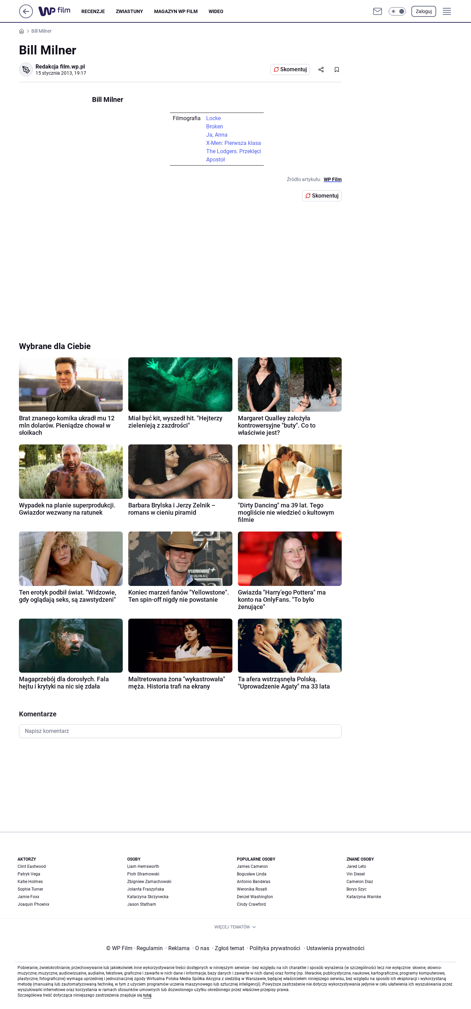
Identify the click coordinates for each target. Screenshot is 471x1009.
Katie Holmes (30, 881)
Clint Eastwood (32, 866)
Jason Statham (141, 904)
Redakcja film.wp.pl (60, 66)
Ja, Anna (217, 135)
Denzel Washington (255, 896)
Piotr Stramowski (143, 874)
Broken (214, 126)
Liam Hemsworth (143, 866)
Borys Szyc (357, 889)
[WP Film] (59, 11)
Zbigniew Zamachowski (149, 881)
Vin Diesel (356, 874)
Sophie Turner (30, 889)
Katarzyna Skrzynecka (148, 896)
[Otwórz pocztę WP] (377, 11)
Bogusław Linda (252, 874)
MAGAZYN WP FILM (176, 11)
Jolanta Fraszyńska (145, 889)
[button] (397, 11)
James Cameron (252, 866)
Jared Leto (356, 866)
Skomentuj (293, 69)
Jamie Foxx (28, 896)
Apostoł (215, 159)
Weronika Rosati (252, 889)
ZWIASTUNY (129, 11)
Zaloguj (424, 11)
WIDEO (216, 11)
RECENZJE (93, 11)
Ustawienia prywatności (334, 948)
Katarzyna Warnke (364, 896)
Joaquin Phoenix (33, 904)
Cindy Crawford (251, 904)
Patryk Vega (29, 874)
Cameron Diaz (360, 881)
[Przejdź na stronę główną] (26, 16)
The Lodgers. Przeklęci (233, 151)
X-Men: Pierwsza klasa (233, 143)
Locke (213, 118)
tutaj (147, 995)
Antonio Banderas (253, 881)
